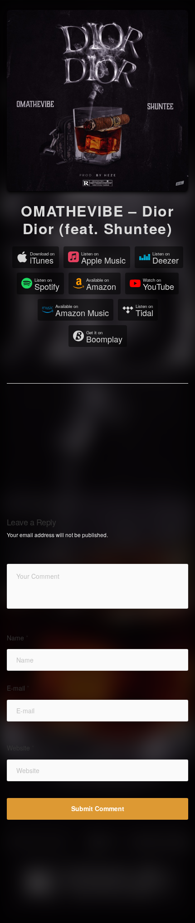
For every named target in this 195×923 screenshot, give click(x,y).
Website (20, 748)
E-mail (18, 688)
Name (17, 638)
